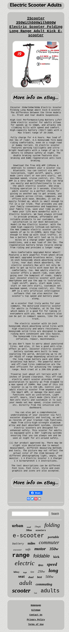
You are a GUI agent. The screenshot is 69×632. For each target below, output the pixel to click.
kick (56, 557)
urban (17, 525)
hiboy (17, 572)
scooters (41, 530)
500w (49, 577)
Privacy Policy (36, 619)
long (53, 570)
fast (35, 593)
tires (40, 565)
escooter (17, 549)
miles (31, 543)
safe (28, 549)
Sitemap (35, 610)
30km (29, 530)
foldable (41, 556)
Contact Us (35, 615)
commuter (49, 542)
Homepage (36, 605)
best (39, 577)
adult (25, 583)
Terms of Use (36, 624)
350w (53, 548)
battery (18, 543)
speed (52, 564)
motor (40, 548)
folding (52, 525)
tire (32, 572)
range (21, 555)
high (25, 572)
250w (41, 571)
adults (50, 591)
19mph (38, 526)
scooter (21, 590)
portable (53, 537)
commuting (44, 584)
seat (21, 576)
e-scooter (28, 536)
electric (25, 563)
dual (30, 577)
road (29, 527)
